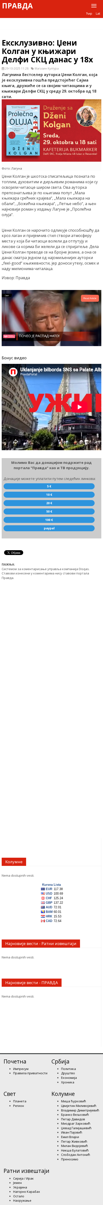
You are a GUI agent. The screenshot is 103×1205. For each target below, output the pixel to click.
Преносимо (69, 1159)
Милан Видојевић (74, 1146)
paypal (49, 528)
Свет (10, 1094)
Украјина (20, 1187)
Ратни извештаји (26, 1171)
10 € (49, 494)
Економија (69, 1077)
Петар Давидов (73, 1119)
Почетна (15, 1061)
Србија (60, 1061)
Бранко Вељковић (75, 1114)
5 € (49, 486)
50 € (49, 511)
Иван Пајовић (71, 1132)
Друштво (68, 1073)
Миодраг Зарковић (75, 1123)
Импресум (21, 1069)
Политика (68, 1069)
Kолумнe (63, 1094)
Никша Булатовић (75, 1150)
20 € (49, 503)
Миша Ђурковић (73, 1101)
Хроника (67, 1082)
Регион (18, 1106)
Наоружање (22, 1200)
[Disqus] (51, 644)
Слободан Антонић (75, 1154)
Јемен (17, 1183)
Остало (18, 1196)
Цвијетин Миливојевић (78, 1106)
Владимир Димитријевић (80, 1110)
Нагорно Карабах (26, 1191)
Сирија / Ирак (23, 1178)
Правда (17, 6)
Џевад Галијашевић (76, 1128)
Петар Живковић (74, 1141)
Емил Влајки (70, 1137)
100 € (49, 520)
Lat (98, 13)
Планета (19, 1101)
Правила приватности (30, 1073)
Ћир (89, 13)
